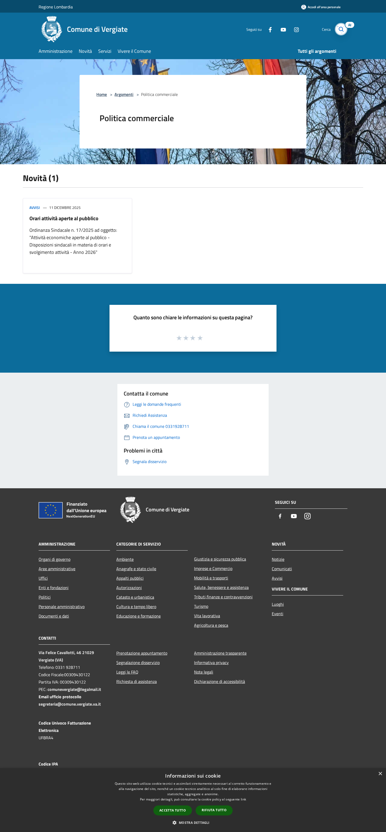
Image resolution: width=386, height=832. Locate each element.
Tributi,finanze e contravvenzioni (223, 597)
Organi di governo (54, 559)
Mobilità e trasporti (211, 578)
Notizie (278, 559)
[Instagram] (294, 29)
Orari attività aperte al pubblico (63, 218)
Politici (45, 597)
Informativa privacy (211, 662)
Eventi (277, 613)
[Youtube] (281, 29)
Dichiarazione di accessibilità (219, 681)
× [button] (380, 774)
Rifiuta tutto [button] (214, 810)
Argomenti (123, 94)
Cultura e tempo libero (136, 606)
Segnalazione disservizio (138, 662)
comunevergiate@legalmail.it (74, 689)
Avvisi (34, 207)
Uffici (43, 578)
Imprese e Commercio (213, 568)
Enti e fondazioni (54, 587)
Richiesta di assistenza (136, 681)
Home (101, 94)
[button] (192, 822)
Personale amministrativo (62, 606)
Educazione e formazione (138, 616)
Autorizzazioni (129, 587)
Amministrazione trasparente (220, 653)
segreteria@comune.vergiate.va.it (70, 704)
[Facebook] (268, 29)
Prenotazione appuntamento (141, 653)
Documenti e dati (54, 616)
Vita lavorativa (207, 616)
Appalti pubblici (130, 578)
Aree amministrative (57, 569)
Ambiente (125, 559)
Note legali (203, 672)
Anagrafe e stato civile (136, 569)
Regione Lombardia (56, 7)
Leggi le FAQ (127, 672)
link (243, 799)
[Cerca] (341, 29)
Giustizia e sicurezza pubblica (220, 559)
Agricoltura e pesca (211, 625)
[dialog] (193, 800)
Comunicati (282, 569)
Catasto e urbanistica (135, 597)
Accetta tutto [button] (172, 810)
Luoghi (278, 604)
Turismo (201, 606)
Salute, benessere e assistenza (221, 587)
